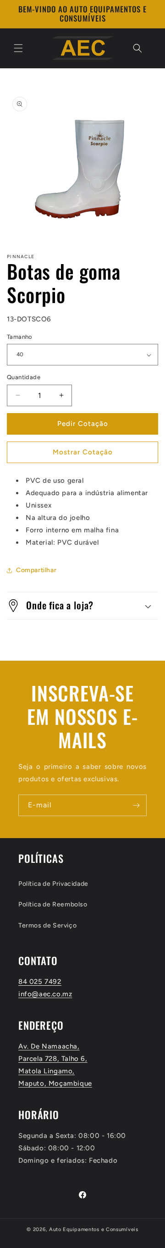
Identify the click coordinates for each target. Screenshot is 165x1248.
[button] (18, 48)
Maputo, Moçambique (55, 1083)
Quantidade (23, 377)
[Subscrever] (136, 805)
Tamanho (20, 336)
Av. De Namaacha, (49, 1046)
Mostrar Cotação (83, 452)
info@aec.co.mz (45, 994)
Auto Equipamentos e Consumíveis (93, 1229)
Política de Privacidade (53, 884)
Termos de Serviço (47, 925)
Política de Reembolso (53, 904)
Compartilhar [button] (36, 570)
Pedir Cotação (82, 424)
